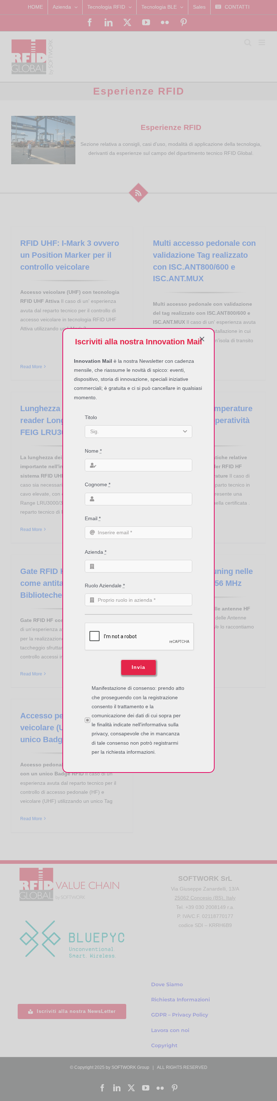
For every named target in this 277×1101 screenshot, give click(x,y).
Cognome (97, 484)
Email (93, 518)
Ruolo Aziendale (105, 585)
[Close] (202, 339)
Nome (93, 451)
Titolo (91, 417)
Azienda (95, 552)
